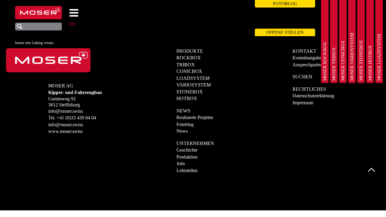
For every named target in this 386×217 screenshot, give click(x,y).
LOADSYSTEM (193, 78)
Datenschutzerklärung (313, 95)
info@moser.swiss (65, 111)
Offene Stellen (285, 32)
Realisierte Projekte (194, 117)
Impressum (303, 102)
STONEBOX (189, 91)
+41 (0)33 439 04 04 (76, 117)
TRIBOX (185, 64)
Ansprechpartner (308, 64)
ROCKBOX (188, 57)
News (182, 131)
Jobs (180, 163)
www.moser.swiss (65, 131)
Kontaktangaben (308, 57)
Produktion (187, 156)
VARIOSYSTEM (193, 84)
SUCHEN (302, 76)
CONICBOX (189, 71)
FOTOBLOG (285, 3)
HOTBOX (186, 98)
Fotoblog (185, 124)
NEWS (183, 110)
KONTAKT (304, 51)
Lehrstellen (187, 170)
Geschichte (187, 150)
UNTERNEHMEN (195, 143)
